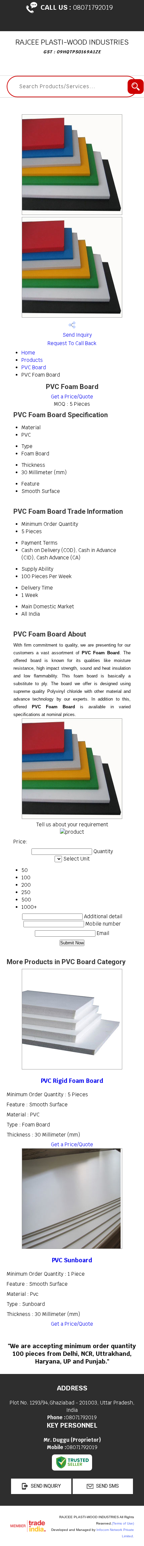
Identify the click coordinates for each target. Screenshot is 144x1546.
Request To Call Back (72, 343)
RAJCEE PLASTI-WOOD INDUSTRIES (72, 46)
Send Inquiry (76, 335)
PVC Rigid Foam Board (72, 1081)
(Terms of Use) (123, 1523)
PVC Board (33, 367)
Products (32, 360)
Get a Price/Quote (72, 396)
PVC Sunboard (72, 1260)
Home (28, 352)
